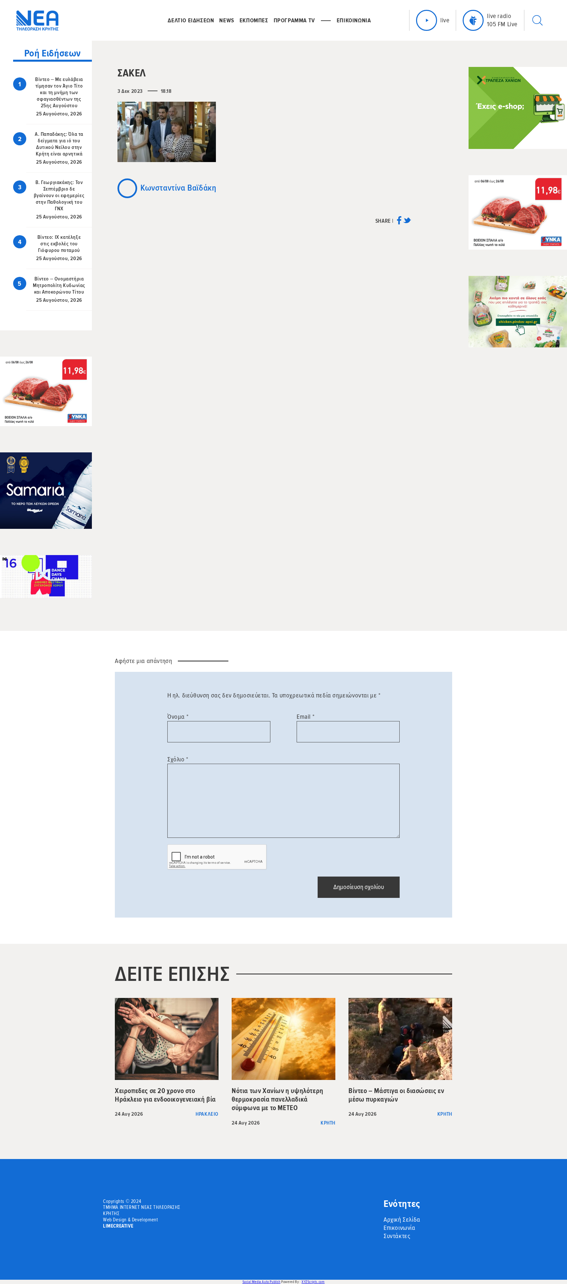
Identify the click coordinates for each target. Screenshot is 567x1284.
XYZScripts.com (313, 1282)
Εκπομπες (254, 20)
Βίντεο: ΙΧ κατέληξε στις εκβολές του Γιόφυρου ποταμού (59, 244)
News (226, 20)
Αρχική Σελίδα (402, 1220)
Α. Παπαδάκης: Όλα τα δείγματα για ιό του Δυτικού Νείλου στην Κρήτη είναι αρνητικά (59, 144)
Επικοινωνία (399, 1228)
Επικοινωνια (354, 20)
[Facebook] (399, 222)
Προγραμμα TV (294, 20)
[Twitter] (407, 222)
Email (305, 717)
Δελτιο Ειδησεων (191, 20)
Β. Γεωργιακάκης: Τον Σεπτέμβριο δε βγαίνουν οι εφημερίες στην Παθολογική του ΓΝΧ (59, 195)
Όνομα (177, 717)
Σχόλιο (177, 759)
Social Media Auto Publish (261, 1282)
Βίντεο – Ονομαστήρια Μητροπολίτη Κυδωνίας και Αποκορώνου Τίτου (59, 285)
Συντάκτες (397, 1236)
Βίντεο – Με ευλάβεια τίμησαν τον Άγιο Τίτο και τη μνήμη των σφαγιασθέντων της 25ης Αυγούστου (59, 92)
